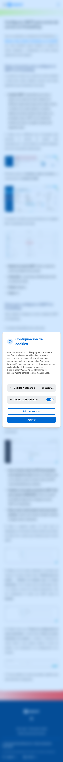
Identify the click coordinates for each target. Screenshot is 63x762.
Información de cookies (31, 367)
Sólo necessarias (32, 411)
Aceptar (31, 419)
